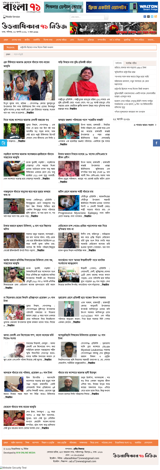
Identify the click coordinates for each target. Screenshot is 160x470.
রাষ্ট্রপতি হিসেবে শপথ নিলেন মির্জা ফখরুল (23, 47)
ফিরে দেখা (94, 442)
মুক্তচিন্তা (127, 39)
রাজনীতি (36, 39)
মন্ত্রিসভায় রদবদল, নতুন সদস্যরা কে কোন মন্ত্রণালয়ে (132, 83)
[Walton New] (122, 7)
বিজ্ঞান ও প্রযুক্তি (48, 442)
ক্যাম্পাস (35, 442)
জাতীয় (27, 39)
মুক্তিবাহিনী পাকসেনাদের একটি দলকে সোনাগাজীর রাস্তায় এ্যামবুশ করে (135, 95)
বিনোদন (81, 39)
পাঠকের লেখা (107, 442)
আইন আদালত (16, 442)
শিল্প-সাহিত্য (139, 39)
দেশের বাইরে (61, 39)
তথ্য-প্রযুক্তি (61, 442)
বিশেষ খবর (48, 39)
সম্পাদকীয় (102, 39)
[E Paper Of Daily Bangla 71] (21, 7)
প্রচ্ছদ (6, 39)
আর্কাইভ (138, 442)
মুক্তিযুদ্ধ (91, 39)
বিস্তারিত (30, 112)
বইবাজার (73, 442)
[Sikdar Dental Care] (63, 7)
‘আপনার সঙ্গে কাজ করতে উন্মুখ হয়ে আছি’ (132, 76)
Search (106, 17)
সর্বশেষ (118, 63)
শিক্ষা (27, 442)
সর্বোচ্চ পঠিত (131, 63)
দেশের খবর (16, 39)
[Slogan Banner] (113, 28)
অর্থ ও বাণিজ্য (115, 39)
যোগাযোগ (148, 442)
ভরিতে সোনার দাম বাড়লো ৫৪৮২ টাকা (130, 67)
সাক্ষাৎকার (83, 442)
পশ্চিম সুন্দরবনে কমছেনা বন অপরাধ (130, 111)
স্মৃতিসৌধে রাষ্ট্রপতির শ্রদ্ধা (125, 72)
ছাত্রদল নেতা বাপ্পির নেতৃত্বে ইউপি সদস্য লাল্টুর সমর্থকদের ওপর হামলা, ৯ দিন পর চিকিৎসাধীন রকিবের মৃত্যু (134, 104)
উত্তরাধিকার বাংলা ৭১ (123, 442)
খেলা (72, 39)
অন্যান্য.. (151, 39)
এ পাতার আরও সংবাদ (144, 125)
